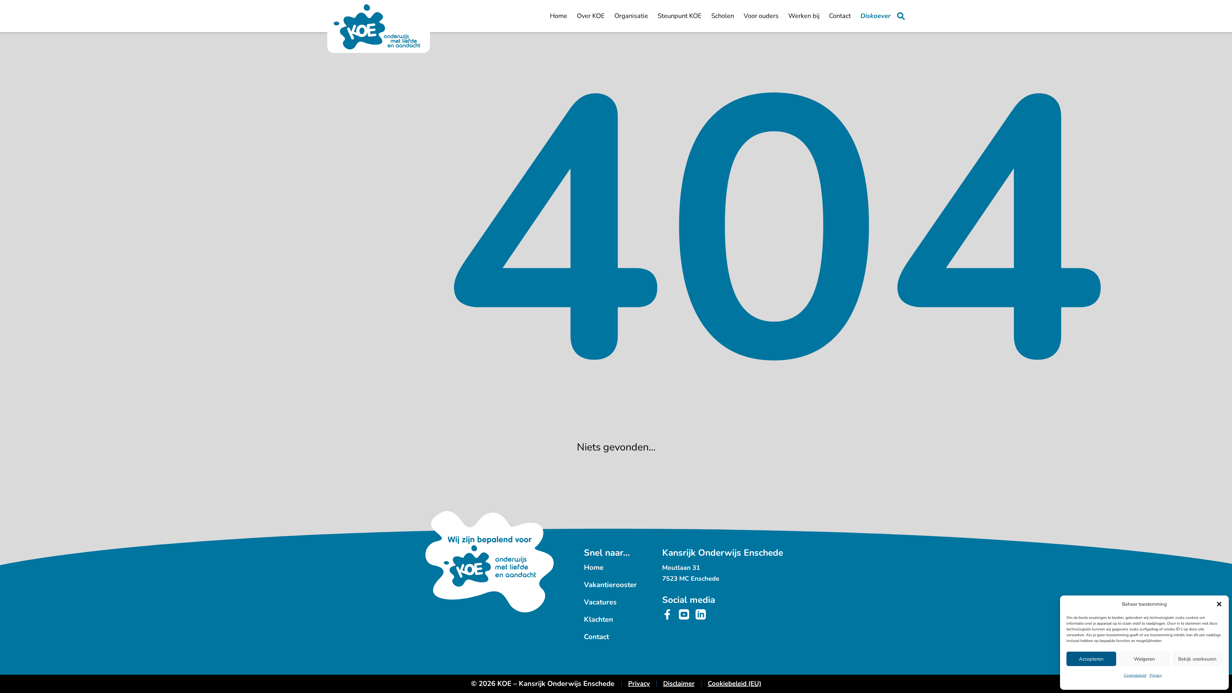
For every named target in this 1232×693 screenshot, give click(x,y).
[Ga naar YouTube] (684, 617)
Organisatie (631, 16)
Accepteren (1091, 659)
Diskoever (875, 16)
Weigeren (1144, 659)
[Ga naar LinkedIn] (701, 617)
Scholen (722, 16)
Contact (840, 16)
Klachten (598, 619)
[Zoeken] (901, 16)
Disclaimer (679, 683)
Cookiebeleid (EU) (734, 683)
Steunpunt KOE (680, 16)
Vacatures (600, 602)
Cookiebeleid (1135, 675)
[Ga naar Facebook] (667, 617)
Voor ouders (761, 16)
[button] (1219, 604)
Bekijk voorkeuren (1197, 659)
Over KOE (591, 16)
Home (558, 16)
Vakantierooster (610, 585)
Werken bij (803, 16)
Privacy (1156, 675)
